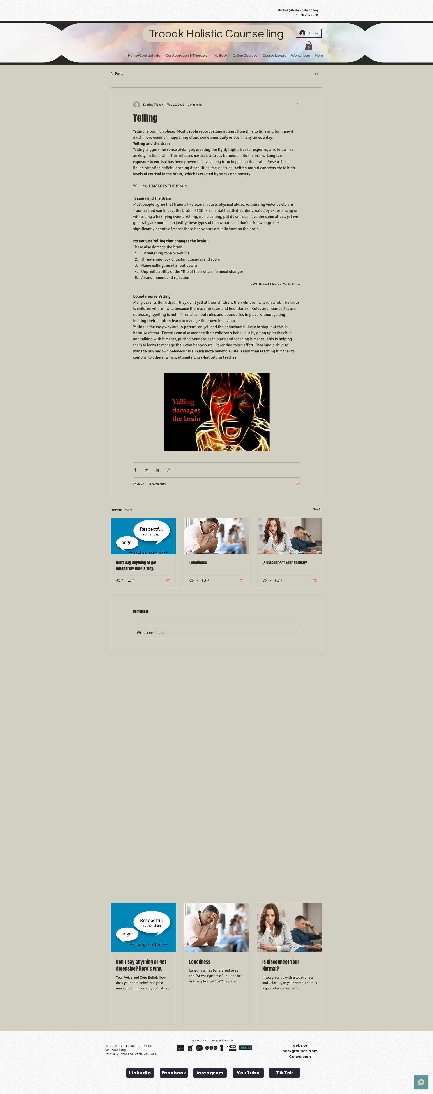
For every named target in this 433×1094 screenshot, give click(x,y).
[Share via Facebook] (135, 470)
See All (317, 509)
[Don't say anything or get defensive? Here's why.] (143, 536)
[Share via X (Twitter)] (146, 470)
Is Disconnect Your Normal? (285, 563)
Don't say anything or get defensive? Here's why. (136, 565)
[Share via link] (168, 470)
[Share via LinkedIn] (157, 470)
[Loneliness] (216, 536)
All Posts (117, 74)
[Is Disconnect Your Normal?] (289, 536)
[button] (309, 45)
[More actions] (297, 104)
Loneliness (198, 563)
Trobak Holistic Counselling (216, 34)
